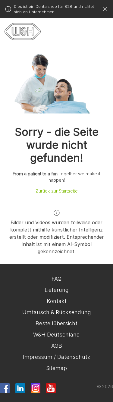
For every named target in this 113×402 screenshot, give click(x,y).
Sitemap (56, 368)
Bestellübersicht (56, 323)
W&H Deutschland (56, 334)
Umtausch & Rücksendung (56, 312)
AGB (56, 346)
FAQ (56, 279)
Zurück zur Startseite (57, 191)
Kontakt (57, 301)
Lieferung (57, 290)
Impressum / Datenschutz (56, 357)
